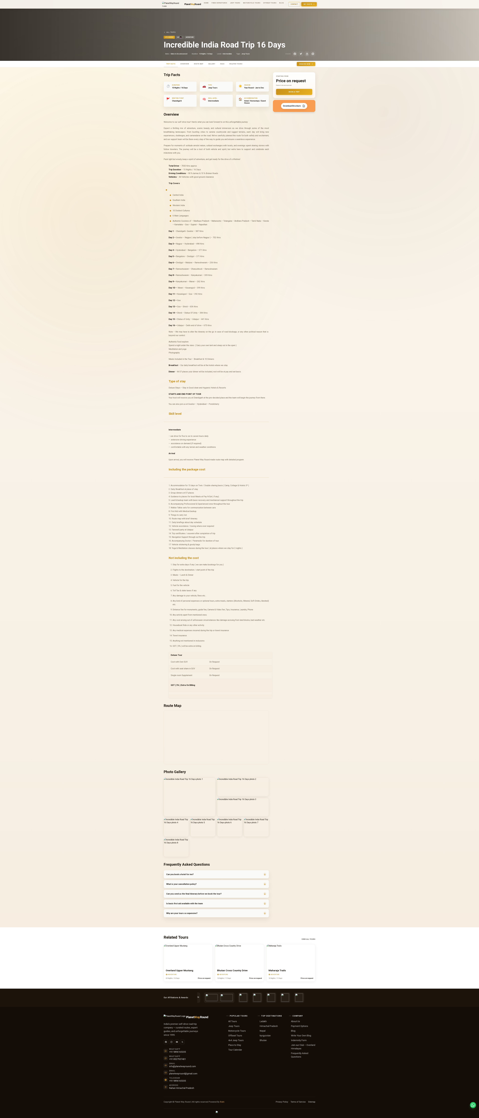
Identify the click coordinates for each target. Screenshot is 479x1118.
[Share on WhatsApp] (306, 53)
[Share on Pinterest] (312, 53)
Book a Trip (294, 92)
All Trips (171, 32)
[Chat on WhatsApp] (473, 1105)
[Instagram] (171, 1042)
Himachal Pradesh (269, 1026)
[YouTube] (177, 1042)
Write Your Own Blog (301, 1035)
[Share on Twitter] (300, 53)
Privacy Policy (282, 1102)
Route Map (198, 64)
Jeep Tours (235, 3)
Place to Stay (234, 1045)
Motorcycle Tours (251, 3)
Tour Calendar (235, 1049)
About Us (295, 1021)
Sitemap (311, 1102)
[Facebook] (166, 1042)
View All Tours (308, 939)
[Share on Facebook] (294, 53)
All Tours (232, 1021)
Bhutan (263, 1040)
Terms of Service (298, 1102)
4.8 (178, 37)
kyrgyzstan (265, 1035)
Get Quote (307, 4)
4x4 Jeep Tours (236, 1040)
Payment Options (299, 1026)
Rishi (222, 1102)
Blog (281, 3)
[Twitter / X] (182, 1042)
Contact (294, 4)
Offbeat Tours (269, 3)
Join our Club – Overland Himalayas (303, 1047)
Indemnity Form (299, 1040)
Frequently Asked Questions (299, 1055)
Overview (184, 64)
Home (206, 3)
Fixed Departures (219, 3)
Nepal (262, 1030)
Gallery (211, 64)
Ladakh (263, 1021)
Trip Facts (170, 64)
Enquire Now (304, 64)
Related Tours (235, 64)
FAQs (222, 64)
